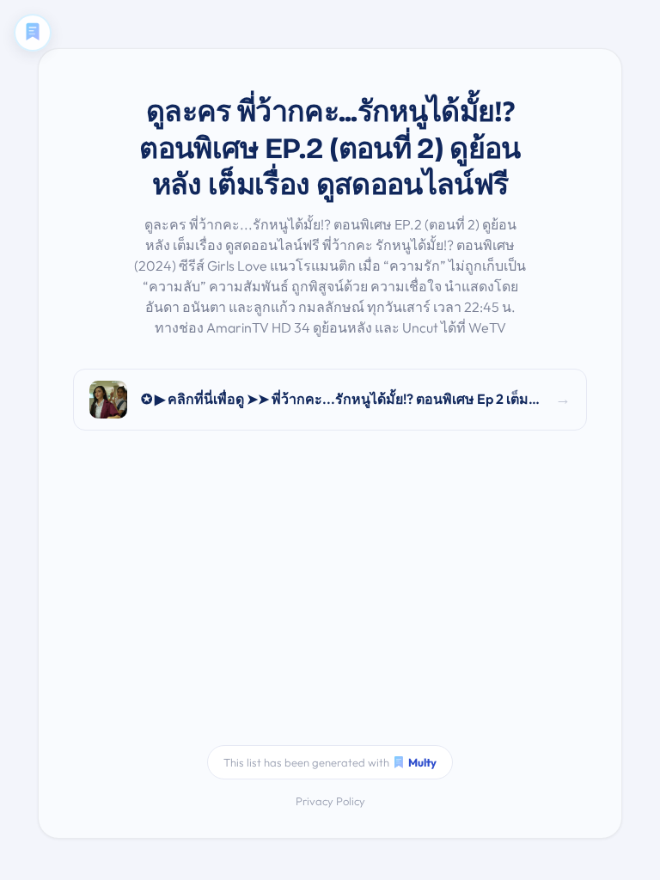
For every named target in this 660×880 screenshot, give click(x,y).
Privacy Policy (330, 801)
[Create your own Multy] (33, 33)
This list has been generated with (330, 762)
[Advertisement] (330, 599)
